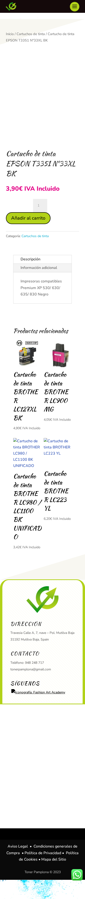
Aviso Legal (18, 846)
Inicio (10, 34)
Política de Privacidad (43, 853)
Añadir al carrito (28, 218)
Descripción (30, 259)
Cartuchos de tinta (31, 34)
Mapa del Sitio (53, 859)
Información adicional (39, 267)
